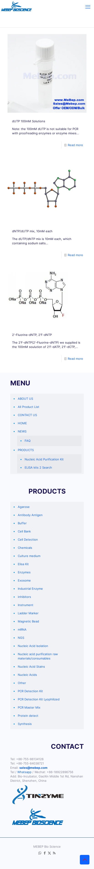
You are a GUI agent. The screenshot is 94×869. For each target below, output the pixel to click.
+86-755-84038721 (30, 763)
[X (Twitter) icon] (49, 853)
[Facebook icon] (44, 853)
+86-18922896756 (60, 772)
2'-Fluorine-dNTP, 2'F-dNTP (32, 335)
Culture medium (29, 556)
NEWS (22, 431)
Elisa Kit (23, 564)
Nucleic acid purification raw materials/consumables (38, 656)
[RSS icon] (54, 853)
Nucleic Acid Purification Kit (44, 459)
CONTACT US (27, 415)
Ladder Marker (28, 613)
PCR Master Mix (29, 707)
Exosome (24, 580)
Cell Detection (28, 539)
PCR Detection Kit (30, 691)
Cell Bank (24, 531)
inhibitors (24, 597)
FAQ (28, 440)
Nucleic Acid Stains (31, 666)
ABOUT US (25, 398)
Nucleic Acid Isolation (33, 646)
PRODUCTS (26, 450)
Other (22, 683)
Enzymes (24, 572)
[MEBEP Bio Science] (16, 7)
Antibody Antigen (30, 515)
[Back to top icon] (84, 859)
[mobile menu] (88, 7)
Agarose (24, 507)
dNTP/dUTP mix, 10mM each (32, 231)
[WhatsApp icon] (40, 853)
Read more (75, 145)
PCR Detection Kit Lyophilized (39, 699)
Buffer (22, 523)
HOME (22, 423)
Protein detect (28, 715)
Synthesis (25, 724)
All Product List (28, 407)
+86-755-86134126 (30, 759)
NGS (21, 637)
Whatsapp (24, 772)
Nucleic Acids (27, 675)
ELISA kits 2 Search (38, 467)
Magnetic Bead (28, 621)
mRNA (22, 629)
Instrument (25, 605)
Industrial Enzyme (30, 588)
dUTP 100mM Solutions (28, 121)
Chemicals (25, 547)
